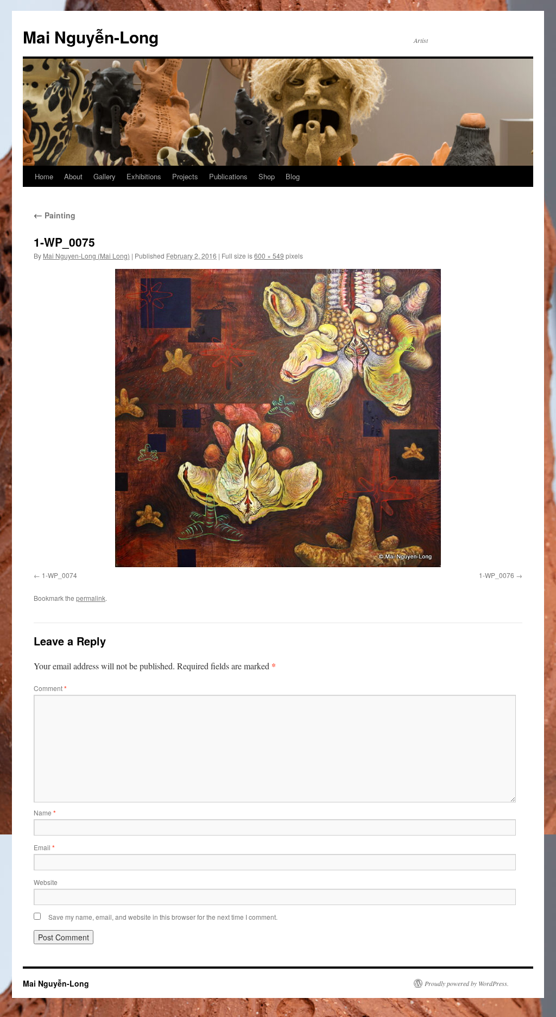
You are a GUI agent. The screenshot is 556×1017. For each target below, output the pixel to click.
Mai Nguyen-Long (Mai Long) (86, 255)
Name (45, 812)
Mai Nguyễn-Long (91, 36)
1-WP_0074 (59, 575)
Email (44, 847)
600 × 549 (269, 255)
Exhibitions (144, 176)
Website (46, 882)
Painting (54, 215)
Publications (228, 176)
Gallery (104, 176)
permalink (90, 597)
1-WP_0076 (496, 575)
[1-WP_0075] (278, 418)
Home (44, 176)
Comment (50, 688)
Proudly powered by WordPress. (467, 983)
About (73, 176)
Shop (266, 176)
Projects (185, 176)
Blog (293, 176)
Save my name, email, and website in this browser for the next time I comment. (162, 916)
